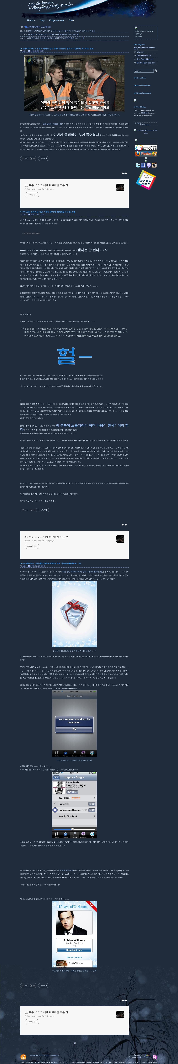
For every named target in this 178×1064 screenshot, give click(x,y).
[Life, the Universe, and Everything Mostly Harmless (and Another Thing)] (135, 101)
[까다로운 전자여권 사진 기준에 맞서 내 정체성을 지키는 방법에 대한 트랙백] (126, 524)
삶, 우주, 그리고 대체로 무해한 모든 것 (46, 185)
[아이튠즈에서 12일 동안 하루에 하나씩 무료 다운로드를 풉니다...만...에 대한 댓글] (123, 1000)
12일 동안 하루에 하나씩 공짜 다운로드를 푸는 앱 (82, 572)
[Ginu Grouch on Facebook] (143, 167)
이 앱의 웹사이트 (66, 870)
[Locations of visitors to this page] (146, 133)
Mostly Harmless (146, 63)
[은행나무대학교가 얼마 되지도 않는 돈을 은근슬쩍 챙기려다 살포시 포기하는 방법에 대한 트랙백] (126, 173)
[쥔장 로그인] (71, 22)
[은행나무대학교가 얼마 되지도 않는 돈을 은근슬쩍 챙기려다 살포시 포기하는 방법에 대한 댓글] (123, 173)
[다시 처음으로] (49, 11)
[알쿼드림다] (31, 22)
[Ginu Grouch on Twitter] (137, 167)
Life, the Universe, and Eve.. (145, 48)
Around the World (36, 1055)
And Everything (145, 59)
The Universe (144, 56)
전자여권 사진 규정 (31, 233)
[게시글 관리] (34, 158)
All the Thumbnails (51, 1055)
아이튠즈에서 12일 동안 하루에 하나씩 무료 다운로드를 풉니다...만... (55, 38)
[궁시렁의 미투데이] (148, 167)
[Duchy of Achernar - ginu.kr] (146, 144)
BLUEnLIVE (145, 113)
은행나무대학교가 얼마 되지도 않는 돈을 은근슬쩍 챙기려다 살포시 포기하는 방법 (60, 31)
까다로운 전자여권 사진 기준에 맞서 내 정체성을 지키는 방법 (52, 35)
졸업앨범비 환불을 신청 (52, 124)
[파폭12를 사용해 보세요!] (146, 156)
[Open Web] (146, 162)
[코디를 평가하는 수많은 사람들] (146, 159)
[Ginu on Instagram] (154, 167)
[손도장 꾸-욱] (56, 22)
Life (24, 51)
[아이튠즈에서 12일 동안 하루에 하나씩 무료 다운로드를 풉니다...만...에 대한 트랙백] (126, 1000)
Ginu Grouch (144, 1057)
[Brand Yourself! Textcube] (146, 150)
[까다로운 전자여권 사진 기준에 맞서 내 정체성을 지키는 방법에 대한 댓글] (123, 524)
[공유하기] (30, 158)
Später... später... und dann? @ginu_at (39, 189)
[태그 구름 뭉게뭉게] (42, 22)
